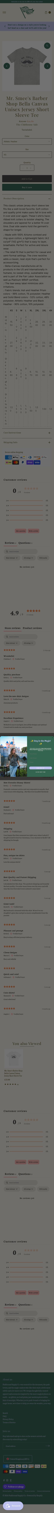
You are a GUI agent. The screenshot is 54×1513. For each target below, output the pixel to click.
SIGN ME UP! (40, 768)
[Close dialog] (52, 738)
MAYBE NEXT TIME (40, 772)
